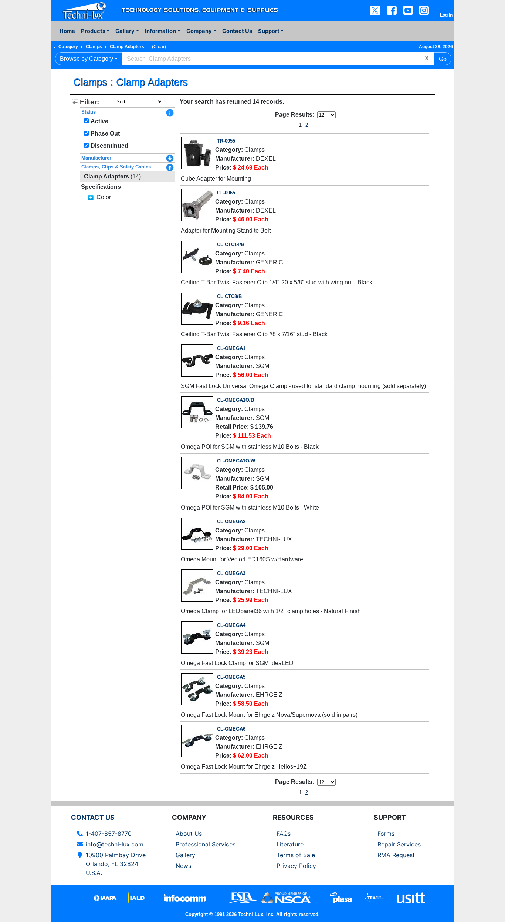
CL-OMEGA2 (231, 521)
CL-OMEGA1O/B (235, 400)
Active (99, 121)
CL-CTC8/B (229, 296)
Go (443, 59)
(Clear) (159, 46)
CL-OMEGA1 (231, 348)
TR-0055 (226, 141)
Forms (385, 833)
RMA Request (396, 855)
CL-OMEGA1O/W (236, 461)
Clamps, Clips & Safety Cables (116, 167)
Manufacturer (96, 158)
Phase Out (105, 133)
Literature (290, 844)
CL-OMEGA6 (231, 729)
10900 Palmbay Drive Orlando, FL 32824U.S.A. (116, 863)
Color (103, 197)
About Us (189, 833)
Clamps (94, 46)
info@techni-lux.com (114, 844)
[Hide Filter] (75, 102)
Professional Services (205, 844)
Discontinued (109, 146)
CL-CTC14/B (230, 244)
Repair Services (399, 844)
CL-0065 (226, 193)
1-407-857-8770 (109, 833)
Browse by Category (86, 59)
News (183, 865)
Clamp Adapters (127, 46)
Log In (446, 15)
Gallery (185, 855)
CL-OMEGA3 (231, 573)
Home (67, 31)
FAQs (284, 833)
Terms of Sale (296, 855)
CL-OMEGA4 (231, 625)
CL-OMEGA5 (231, 677)
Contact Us (237, 31)
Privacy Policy (296, 865)
